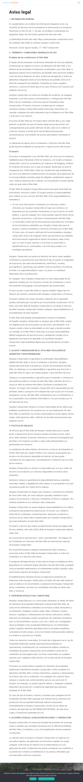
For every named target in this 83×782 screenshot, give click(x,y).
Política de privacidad (46, 779)
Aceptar (33, 779)
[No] (80, 776)
